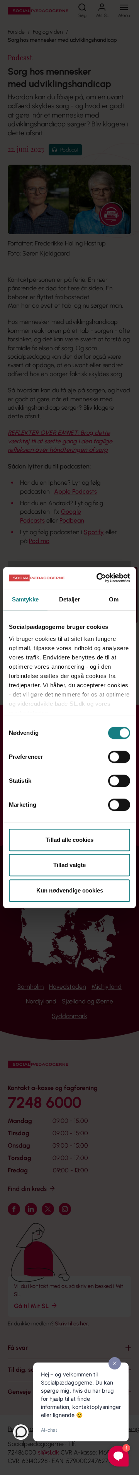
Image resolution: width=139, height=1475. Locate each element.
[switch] (119, 757)
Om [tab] (114, 599)
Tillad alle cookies (69, 839)
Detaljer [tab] (69, 599)
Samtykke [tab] (25, 599)
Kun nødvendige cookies (69, 890)
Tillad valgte (69, 865)
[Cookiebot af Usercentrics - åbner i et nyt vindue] (98, 578)
